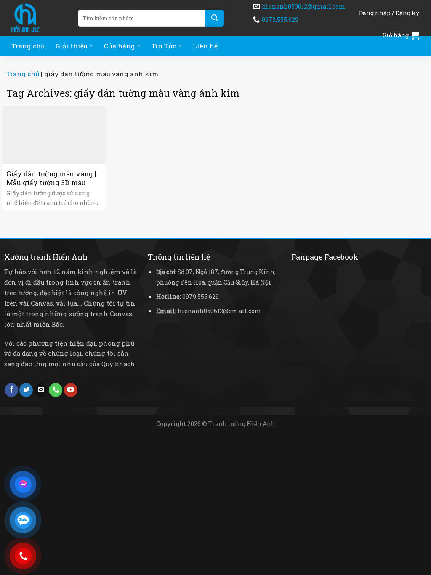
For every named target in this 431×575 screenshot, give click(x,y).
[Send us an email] (41, 390)
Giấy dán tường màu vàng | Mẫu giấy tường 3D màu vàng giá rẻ (51, 183)
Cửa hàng (119, 46)
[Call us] (55, 390)
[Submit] (214, 18)
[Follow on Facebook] (11, 390)
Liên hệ (205, 46)
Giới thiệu (72, 46)
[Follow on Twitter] (26, 390)
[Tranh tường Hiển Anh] (35, 18)
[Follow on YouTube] (70, 390)
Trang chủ (28, 46)
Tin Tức (164, 46)
